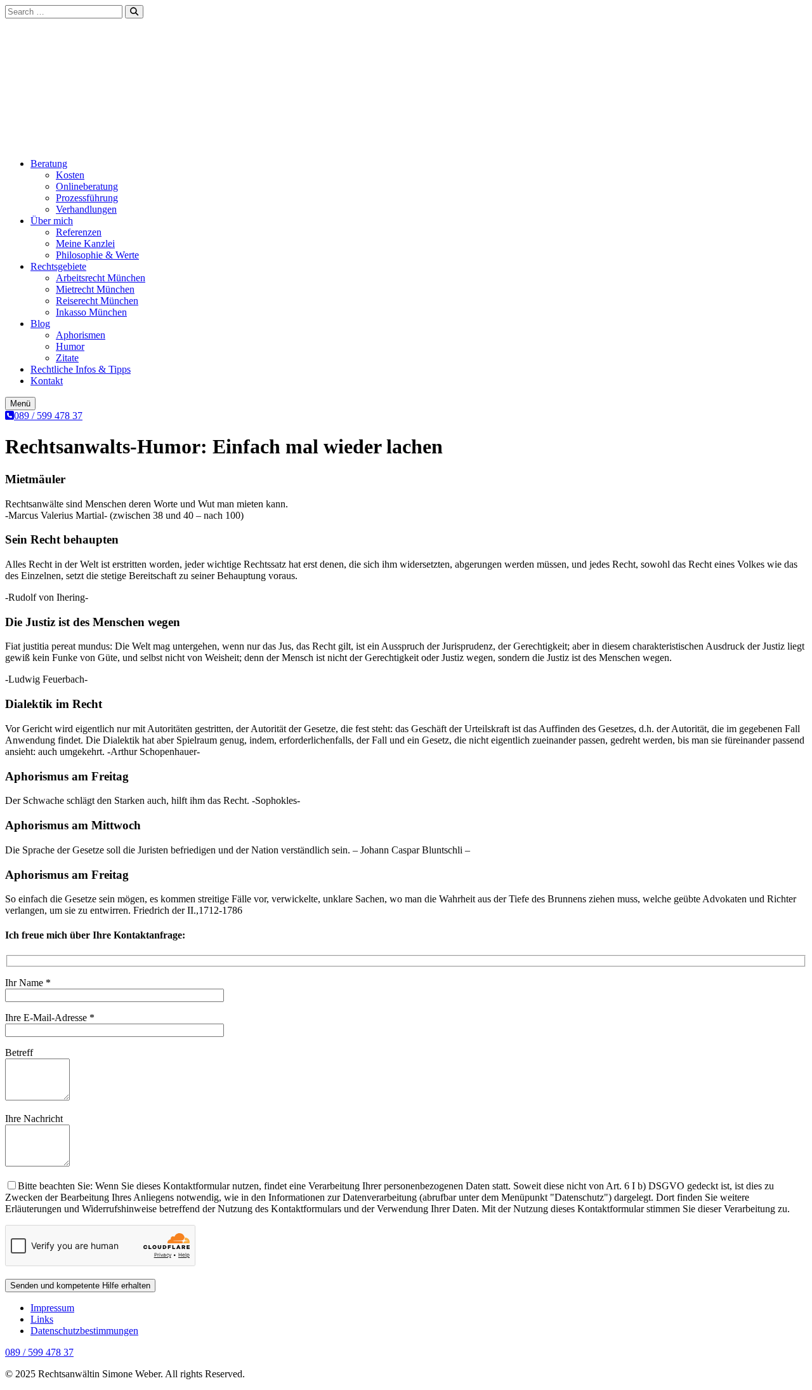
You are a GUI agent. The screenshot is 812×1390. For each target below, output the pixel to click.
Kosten (70, 175)
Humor (70, 346)
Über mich (51, 220)
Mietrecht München (95, 289)
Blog (40, 323)
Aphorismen (80, 335)
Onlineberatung (87, 186)
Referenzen (79, 232)
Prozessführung (87, 197)
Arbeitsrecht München (100, 277)
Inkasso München (91, 312)
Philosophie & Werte (97, 255)
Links (41, 1319)
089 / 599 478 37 (48, 415)
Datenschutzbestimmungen (84, 1330)
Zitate (67, 357)
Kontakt (46, 380)
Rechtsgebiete (58, 266)
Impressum (52, 1307)
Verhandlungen (86, 209)
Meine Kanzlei (85, 243)
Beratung (48, 163)
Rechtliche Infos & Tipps (80, 369)
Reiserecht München (97, 300)
